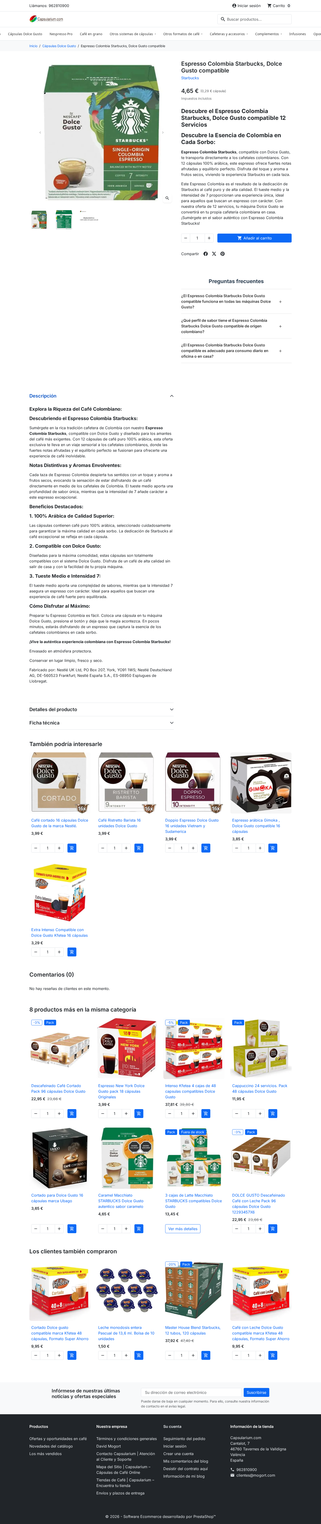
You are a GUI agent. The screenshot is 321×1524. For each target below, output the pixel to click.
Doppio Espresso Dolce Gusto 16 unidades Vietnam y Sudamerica (192, 826)
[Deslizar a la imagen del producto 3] (89, 219)
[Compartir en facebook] (205, 254)
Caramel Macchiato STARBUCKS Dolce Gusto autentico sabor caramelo (121, 1201)
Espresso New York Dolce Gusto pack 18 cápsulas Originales (121, 1091)
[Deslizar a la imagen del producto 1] (39, 219)
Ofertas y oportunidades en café (58, 1438)
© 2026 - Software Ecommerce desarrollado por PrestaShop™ (160, 1516)
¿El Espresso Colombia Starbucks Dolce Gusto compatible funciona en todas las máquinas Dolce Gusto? (231, 301)
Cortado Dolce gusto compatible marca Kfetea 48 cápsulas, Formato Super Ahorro (60, 1333)
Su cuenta (172, 1426)
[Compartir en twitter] (214, 254)
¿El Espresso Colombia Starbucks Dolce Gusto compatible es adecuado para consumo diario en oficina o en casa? (231, 351)
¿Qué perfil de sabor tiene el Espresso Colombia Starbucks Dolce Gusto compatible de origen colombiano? (231, 326)
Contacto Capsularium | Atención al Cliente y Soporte (125, 1456)
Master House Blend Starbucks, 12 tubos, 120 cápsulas (193, 1330)
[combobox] (254, 19)
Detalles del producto (53, 709)
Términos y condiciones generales (126, 1438)
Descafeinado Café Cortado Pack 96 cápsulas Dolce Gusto (58, 1088)
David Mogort (108, 1446)
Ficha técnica (44, 723)
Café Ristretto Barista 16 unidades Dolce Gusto (119, 823)
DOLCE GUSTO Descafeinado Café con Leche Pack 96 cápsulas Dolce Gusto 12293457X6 (258, 1203)
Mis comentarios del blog (185, 1461)
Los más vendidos (45, 1453)
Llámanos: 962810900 (49, 5)
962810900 (246, 1469)
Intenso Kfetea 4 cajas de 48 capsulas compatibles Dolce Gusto (190, 1091)
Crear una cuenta (178, 1453)
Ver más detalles (182, 1228)
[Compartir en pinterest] (222, 254)
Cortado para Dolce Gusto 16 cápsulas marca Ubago (57, 1198)
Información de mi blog (184, 1476)
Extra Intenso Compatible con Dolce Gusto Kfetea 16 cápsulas (59, 932)
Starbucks (190, 78)
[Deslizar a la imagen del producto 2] (64, 219)
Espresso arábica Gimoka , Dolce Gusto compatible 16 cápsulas (256, 826)
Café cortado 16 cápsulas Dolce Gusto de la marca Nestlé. (59, 823)
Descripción (42, 396)
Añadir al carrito (254, 238)
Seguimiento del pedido (184, 1438)
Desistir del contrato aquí (185, 1468)
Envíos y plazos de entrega (120, 1493)
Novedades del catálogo (51, 1446)
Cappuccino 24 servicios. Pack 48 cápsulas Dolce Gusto (259, 1088)
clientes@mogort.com (255, 1475)
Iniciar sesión (174, 1446)
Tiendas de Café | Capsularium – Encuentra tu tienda (125, 1483)
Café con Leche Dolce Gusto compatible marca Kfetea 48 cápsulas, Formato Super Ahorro (261, 1333)
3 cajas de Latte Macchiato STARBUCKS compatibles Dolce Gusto (193, 1201)
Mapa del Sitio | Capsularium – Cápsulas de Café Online (123, 1469)
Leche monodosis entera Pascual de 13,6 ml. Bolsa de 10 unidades (126, 1333)
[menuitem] (25, 33)
